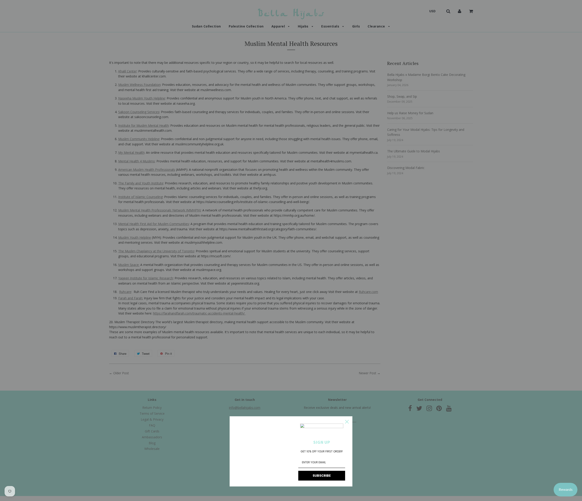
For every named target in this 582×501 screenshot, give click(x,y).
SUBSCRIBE (322, 475)
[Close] (346, 421)
